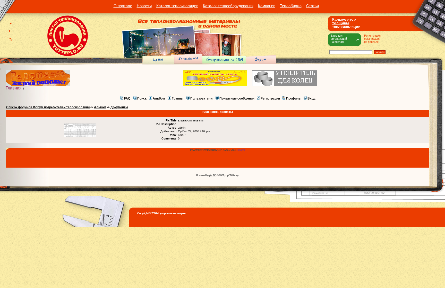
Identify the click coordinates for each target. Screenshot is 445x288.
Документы (119, 107)
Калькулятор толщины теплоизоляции (346, 23)
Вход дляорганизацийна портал (339, 38)
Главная (14, 88)
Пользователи (201, 98)
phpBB (212, 175)
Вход (311, 98)
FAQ (127, 98)
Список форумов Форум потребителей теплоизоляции (48, 107)
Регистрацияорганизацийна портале (372, 38)
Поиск (142, 98)
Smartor (241, 149)
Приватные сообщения (236, 98)
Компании (266, 6)
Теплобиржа (291, 6)
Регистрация (270, 98)
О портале (123, 6)
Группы (177, 98)
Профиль (293, 98)
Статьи (312, 6)
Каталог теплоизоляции (177, 6)
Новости (144, 6)
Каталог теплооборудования (228, 6)
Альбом (159, 98)
